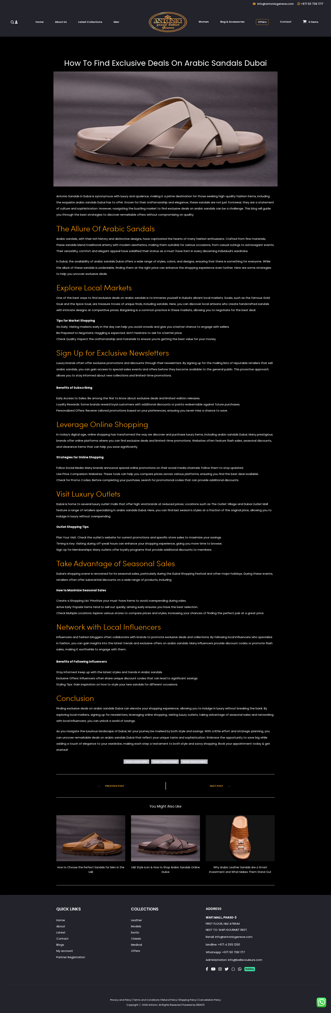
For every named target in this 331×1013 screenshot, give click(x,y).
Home (39, 22)
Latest (61, 932)
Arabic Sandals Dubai (165, 761)
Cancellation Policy (209, 999)
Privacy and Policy (121, 999)
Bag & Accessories (232, 22)
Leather (136, 920)
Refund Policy (169, 999)
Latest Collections (90, 22)
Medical (136, 945)
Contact (285, 22)
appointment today (247, 744)
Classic (136, 939)
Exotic (135, 932)
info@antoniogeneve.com (233, 937)
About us (61, 22)
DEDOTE (200, 1004)
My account (64, 951)
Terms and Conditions (146, 999)
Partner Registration (70, 957)
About (60, 926)
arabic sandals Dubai (90, 202)
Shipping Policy (188, 999)
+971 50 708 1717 (233, 952)
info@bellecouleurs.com (245, 960)
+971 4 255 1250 (229, 944)
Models (136, 926)
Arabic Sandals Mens (194, 761)
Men (116, 22)
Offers (262, 22)
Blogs (60, 945)
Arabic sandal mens (136, 761)
